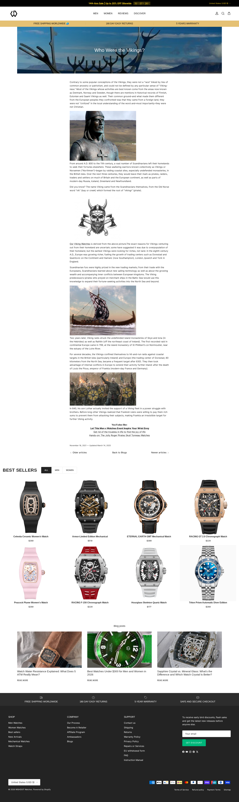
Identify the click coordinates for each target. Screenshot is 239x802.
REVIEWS (123, 13)
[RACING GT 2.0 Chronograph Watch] (208, 507)
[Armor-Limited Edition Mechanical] (90, 507)
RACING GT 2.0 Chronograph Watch (208, 536)
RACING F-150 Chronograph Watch (90, 602)
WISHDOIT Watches (23, 789)
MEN (95, 13)
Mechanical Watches (19, 741)
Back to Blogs (119, 452)
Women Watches (17, 727)
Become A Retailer (76, 727)
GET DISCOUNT (194, 742)
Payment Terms (213, 790)
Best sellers (14, 732)
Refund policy (198, 790)
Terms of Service (181, 790)
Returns (128, 732)
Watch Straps (15, 746)
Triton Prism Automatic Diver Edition (208, 602)
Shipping (128, 727)
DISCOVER (140, 13)
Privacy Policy (131, 741)
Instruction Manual (133, 760)
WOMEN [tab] (70, 470)
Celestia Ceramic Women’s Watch (30, 536)
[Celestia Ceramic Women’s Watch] (31, 507)
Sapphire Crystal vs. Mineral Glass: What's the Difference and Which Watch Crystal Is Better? (184, 673)
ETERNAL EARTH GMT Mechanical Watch (149, 536)
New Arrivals (15, 736)
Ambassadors (74, 736)
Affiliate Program (76, 732)
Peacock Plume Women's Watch (31, 602)
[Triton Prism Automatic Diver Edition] (208, 573)
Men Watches (15, 722)
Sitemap (227, 790)
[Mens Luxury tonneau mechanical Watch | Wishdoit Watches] (98, 159)
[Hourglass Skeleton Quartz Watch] (149, 573)
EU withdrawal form (134, 750)
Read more (22, 680)
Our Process (73, 722)
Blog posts (119, 626)
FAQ (126, 755)
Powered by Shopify (42, 789)
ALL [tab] (46, 470)
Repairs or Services (134, 746)
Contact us (129, 722)
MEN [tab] (57, 470)
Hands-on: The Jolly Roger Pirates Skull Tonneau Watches (119, 435)
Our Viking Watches (80, 243)
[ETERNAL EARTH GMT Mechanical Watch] (149, 507)
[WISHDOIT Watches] (13, 13)
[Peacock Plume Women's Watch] (31, 573)
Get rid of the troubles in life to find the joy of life (119, 431)
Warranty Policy (132, 736)
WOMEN (108, 13)
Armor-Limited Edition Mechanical (90, 536)
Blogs (70, 741)
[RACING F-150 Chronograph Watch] (90, 573)
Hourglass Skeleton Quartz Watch (149, 602)
